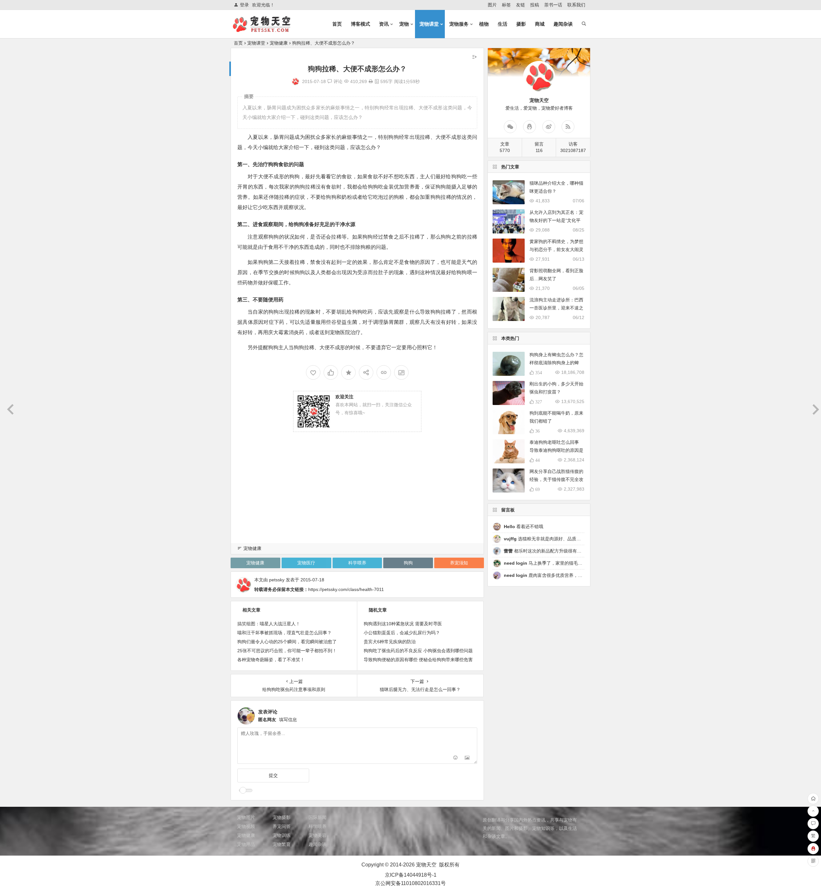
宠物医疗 (306, 562)
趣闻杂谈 (563, 24)
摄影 (521, 24)
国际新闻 (317, 817)
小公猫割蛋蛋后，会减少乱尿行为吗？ (402, 632)
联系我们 (576, 4)
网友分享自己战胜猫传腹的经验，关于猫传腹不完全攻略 (556, 479)
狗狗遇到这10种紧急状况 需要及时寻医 (403, 623)
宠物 (404, 24)
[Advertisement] (357, 496)
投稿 (534, 4)
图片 (492, 4)
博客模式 (360, 24)
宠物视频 (246, 826)
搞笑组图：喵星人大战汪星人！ (268, 623)
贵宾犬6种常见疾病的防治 (390, 641)
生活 (502, 24)
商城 (540, 24)
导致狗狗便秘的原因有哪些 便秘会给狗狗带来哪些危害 (418, 659)
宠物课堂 (429, 24)
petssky (276, 579)
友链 (520, 4)
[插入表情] (455, 758)
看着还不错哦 (523, 526)
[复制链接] (384, 372)
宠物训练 (282, 835)
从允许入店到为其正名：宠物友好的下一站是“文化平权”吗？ (556, 220)
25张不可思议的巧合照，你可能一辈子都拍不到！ (287, 650)
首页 (337, 24)
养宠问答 (282, 826)
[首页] (813, 798)
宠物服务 (459, 24)
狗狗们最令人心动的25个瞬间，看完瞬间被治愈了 (287, 641)
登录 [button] (244, 4)
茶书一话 (553, 4)
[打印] (370, 81)
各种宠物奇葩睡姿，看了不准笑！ (271, 659)
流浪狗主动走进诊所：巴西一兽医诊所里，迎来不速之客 (556, 307)
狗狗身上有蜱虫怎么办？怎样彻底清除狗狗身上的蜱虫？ (556, 362)
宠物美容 (317, 835)
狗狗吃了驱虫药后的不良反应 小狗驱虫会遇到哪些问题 (418, 650)
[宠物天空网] (267, 29)
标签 (506, 4)
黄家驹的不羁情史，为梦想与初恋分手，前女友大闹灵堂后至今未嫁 (556, 249)
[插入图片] (467, 758)
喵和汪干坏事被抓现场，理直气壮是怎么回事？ (284, 632)
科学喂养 (357, 562)
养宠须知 (459, 562)
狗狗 (408, 562)
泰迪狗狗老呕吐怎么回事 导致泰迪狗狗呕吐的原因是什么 (556, 450)
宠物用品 (246, 844)
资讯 (384, 24)
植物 (484, 24)
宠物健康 (279, 43)
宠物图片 (246, 817)
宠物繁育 (282, 844)
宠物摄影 (282, 817)
